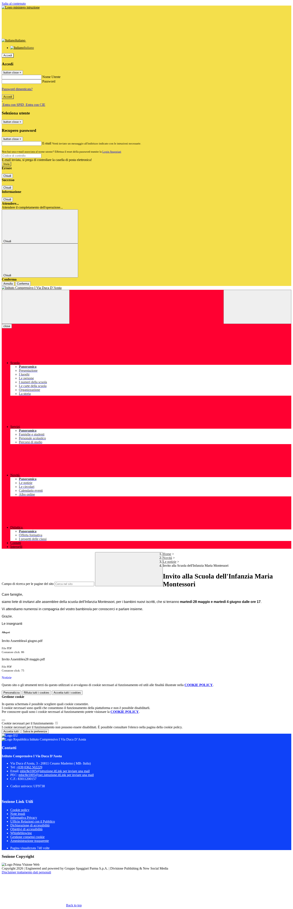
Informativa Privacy (23, 817)
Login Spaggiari (111, 151)
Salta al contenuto (14, 3)
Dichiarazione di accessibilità (30, 825)
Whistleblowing (21, 833)
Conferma (23, 283)
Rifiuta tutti (36, 692)
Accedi (7, 55)
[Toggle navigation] (35, 307)
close (6, 326)
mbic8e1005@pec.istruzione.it (56, 775)
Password (48, 81)
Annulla (8, 283)
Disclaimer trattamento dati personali (26, 872)
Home (167, 554)
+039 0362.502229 (29, 767)
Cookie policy (19, 810)
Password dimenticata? (17, 89)
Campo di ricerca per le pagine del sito (28, 584)
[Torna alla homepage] (146, 288)
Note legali (17, 814)
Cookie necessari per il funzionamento (28, 723)
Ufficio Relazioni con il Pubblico (32, 821)
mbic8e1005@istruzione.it (55, 771)
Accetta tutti (67, 692)
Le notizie (169, 561)
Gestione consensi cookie (27, 837)
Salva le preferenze (35, 731)
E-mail (46, 143)
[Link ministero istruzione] (21, 7)
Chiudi (7, 175)
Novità (167, 558)
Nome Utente (51, 77)
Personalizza (11, 692)
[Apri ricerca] (257, 307)
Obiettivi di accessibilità (26, 829)
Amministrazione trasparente (29, 841)
